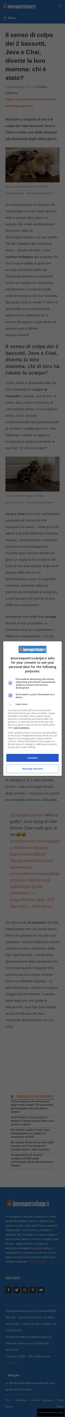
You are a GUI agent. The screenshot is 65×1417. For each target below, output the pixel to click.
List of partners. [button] (22, 727)
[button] (32, 704)
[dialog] (32, 708)
